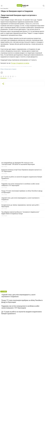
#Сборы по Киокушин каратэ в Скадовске (8, 69)
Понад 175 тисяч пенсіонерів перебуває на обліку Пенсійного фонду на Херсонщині (21, 191)
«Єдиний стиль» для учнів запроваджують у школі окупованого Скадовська (20, 198)
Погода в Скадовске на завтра (20, 63)
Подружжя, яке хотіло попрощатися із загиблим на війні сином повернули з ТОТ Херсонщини (20, 184)
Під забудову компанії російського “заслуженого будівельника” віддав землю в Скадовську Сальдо (20, 212)
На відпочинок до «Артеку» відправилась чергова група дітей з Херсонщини (20, 205)
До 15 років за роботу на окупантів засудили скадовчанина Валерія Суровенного (21, 177)
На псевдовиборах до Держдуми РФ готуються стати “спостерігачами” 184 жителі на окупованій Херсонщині (18, 163)
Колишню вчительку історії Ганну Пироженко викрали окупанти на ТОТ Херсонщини (21, 170)
